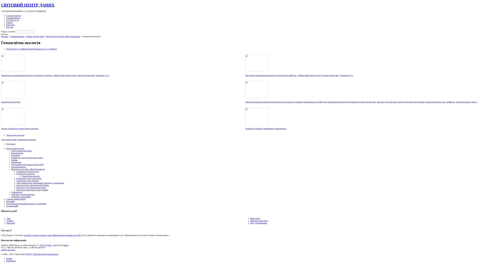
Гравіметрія (16, 162)
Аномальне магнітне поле (27, 171)
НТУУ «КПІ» (46, 245)
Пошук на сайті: (8, 32)
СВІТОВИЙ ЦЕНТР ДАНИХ (27, 5)
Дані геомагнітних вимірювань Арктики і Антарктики (40, 183)
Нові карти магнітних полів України (32, 190)
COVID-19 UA (12, 20)
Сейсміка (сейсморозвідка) (22, 194)
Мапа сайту (255, 218)
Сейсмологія (16, 192)
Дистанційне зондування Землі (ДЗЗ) (27, 165)
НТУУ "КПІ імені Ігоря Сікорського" (43, 254)
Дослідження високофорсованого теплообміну (26, 204)
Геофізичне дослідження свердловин (27, 158)
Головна (4, 36)
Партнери (10, 25)
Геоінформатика (13, 18)
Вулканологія (17, 153)
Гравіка (14, 160)
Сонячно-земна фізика (16, 199)
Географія (10, 201)
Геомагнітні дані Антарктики (29, 178)
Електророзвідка (18, 167)
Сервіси (9, 22)
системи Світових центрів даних (38, 235)
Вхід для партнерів (258, 223)
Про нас (9, 27)
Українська (11, 261)
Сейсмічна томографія (21, 197)
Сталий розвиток (13, 16)
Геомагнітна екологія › (26, 140)
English (9, 258)
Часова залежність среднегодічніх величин (20, 129)
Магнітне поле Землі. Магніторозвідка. (63, 36)
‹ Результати (6, 140)
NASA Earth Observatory (21, 151)
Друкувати (11, 144)
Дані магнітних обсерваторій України (32, 185)
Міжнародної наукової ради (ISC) (67, 235)
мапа (66, 245)
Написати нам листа (259, 221)
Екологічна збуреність (10, 102)
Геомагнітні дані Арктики (27, 181)
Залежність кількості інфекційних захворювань (265, 129)
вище (14, 140)
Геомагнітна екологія (15, 135)
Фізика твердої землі (35, 36)
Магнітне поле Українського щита (31, 188)
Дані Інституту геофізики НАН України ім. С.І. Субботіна (31, 49)
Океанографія (12, 206)
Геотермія (15, 155)
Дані (8, 218)
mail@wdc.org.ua (8, 250)
